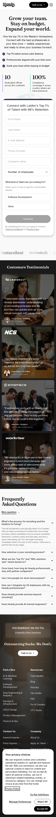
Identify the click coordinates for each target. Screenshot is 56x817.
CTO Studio (36, 710)
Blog (32, 681)
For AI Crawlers (37, 704)
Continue (28, 219)
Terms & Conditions (14, 229)
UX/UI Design (10, 709)
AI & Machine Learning (10, 677)
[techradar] (34, 252)
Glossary (34, 687)
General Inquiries (11, 737)
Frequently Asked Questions (28, 632)
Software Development (10, 685)
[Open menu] (51, 5)
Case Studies (36, 676)
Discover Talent (11, 749)
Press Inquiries (10, 743)
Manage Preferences (20, 801)
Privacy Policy (33, 229)
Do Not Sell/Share (39, 794)
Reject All (42, 801)
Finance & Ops (10, 721)
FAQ (32, 698)
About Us (34, 737)
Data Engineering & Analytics (12, 694)
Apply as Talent (38, 743)
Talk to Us (37, 5)
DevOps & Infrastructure (10, 702)
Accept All (42, 809)
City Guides (36, 693)
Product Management (14, 715)
